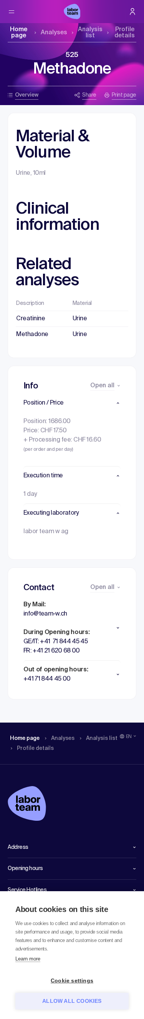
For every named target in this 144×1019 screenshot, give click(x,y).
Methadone (32, 334)
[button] (72, 403)
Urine (80, 319)
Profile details (124, 33)
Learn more (27, 959)
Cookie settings (72, 981)
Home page (18, 33)
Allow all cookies (71, 1001)
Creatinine (30, 319)
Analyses (54, 33)
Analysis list (90, 33)
